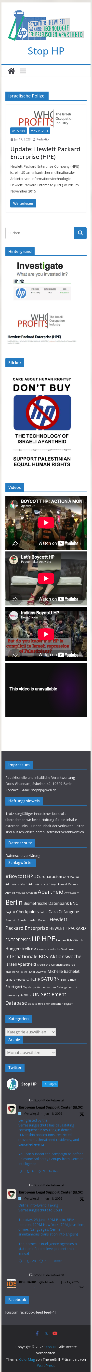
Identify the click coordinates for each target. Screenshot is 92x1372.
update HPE (35, 1003)
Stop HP (46, 50)
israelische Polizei (16, 972)
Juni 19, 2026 (70, 1282)
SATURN (50, 978)
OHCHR (33, 979)
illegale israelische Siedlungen (56, 949)
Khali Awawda (38, 972)
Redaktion (44, 139)
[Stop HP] (11, 71)
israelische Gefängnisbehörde (56, 964)
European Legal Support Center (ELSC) (51, 1107)
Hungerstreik (17, 948)
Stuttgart (13, 986)
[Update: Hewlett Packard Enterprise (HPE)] (46, 118)
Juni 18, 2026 (53, 1113)
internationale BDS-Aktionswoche (43, 956)
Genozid (10, 920)
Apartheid (51, 891)
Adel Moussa (71, 877)
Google (21, 920)
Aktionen (18, 130)
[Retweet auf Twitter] (30, 1100)
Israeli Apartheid (20, 964)
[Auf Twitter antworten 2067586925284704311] (21, 1261)
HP (36, 938)
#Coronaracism (48, 876)
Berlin (14, 902)
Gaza (53, 911)
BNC (74, 903)
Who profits (39, 130)
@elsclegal (31, 1113)
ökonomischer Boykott (58, 1003)
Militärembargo (15, 979)
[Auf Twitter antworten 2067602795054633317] (21, 1171)
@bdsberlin (47, 1282)
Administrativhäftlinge (42, 884)
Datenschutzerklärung (22, 855)
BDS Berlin (27, 1282)
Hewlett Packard (38, 920)
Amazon (31, 892)
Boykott (10, 912)
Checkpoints (27, 911)
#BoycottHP (19, 876)
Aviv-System (72, 892)
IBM (33, 949)
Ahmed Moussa (15, 892)
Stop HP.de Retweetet (49, 1100)
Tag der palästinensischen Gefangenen (48, 987)
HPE (48, 939)
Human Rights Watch (69, 940)
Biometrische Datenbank (46, 903)
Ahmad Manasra (68, 884)
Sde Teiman (68, 979)
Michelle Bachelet (63, 971)
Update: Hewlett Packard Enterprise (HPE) (45, 153)
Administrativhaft (16, 884)
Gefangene (69, 911)
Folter (44, 912)
